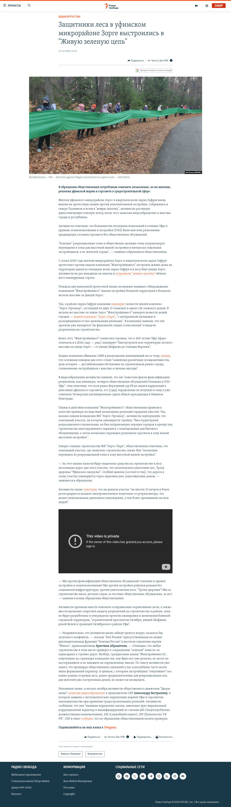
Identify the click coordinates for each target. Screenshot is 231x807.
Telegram (110, 727)
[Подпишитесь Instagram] (159, 776)
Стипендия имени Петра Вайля (30, 781)
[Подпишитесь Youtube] (143, 776)
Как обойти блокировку (77, 781)
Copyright (69, 794)
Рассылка (69, 787)
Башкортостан (69, 16)
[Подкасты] (175, 776)
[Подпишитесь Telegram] (151, 776)
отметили (90, 489)
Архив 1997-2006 (21, 787)
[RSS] (167, 776)
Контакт (16, 794)
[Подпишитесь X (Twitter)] (135, 776)
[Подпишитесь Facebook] (126, 776)
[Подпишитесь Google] (119, 776)
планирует (118, 304)
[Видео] (196, 5)
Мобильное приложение (26, 774)
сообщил (87, 718)
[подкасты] (207, 5)
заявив (165, 356)
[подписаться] (183, 776)
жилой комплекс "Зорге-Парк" (95, 316)
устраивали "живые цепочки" (136, 273)
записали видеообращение (86, 693)
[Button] (136, 61)
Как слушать (70, 774)
